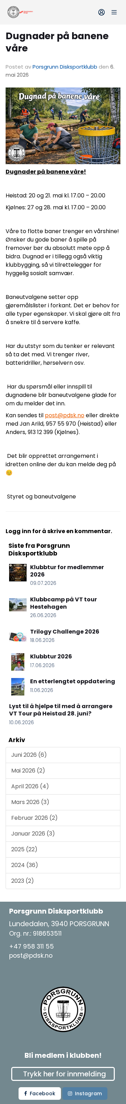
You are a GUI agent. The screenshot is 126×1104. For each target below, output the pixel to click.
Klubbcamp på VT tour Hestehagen (63, 603)
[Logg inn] (101, 12)
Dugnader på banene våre (57, 42)
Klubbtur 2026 (51, 656)
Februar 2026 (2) (34, 818)
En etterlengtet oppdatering (72, 681)
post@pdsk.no (64, 415)
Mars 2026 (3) (30, 802)
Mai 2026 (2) (28, 771)
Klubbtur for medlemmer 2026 (67, 571)
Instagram (88, 1093)
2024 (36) (24, 865)
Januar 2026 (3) (33, 834)
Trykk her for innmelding (64, 1074)
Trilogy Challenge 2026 (64, 632)
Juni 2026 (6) (29, 755)
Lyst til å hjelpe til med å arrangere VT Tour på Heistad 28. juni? (60, 710)
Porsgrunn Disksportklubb (65, 66)
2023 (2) (22, 881)
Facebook (42, 1093)
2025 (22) (24, 849)
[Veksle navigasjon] (114, 12)
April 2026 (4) (30, 786)
